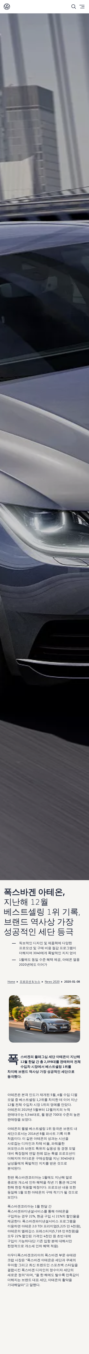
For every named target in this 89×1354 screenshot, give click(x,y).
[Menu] (82, 6)
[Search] (73, 6)
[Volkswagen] (7, 7)
